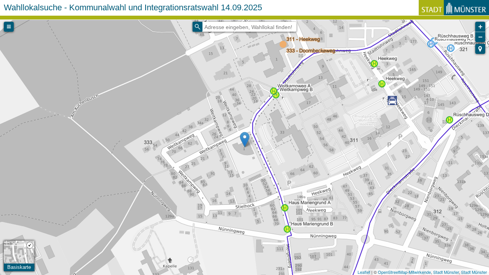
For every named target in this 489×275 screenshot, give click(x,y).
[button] (480, 49)
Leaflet (364, 272)
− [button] (480, 37)
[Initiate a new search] (197, 27)
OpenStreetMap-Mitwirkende (404, 272)
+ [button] (480, 27)
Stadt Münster (446, 272)
